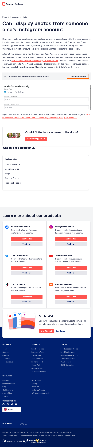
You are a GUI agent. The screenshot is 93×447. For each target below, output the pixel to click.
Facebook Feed (37, 349)
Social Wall (35, 365)
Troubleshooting (13, 183)
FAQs (25, 17)
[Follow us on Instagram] (7, 404)
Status (5, 396)
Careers (5, 355)
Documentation (12, 169)
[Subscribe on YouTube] (15, 404)
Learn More (21, 297)
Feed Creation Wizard (69, 349)
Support (5, 380)
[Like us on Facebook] (3, 404)
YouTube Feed (37, 359)
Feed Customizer (68, 352)
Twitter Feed (36, 355)
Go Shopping (7, 390)
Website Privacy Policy (29, 436)
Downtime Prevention (69, 355)
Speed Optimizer (68, 359)
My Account (37, 380)
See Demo (26, 244)
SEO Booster (66, 362)
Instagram (15, 17)
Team (4, 349)
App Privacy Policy (48, 436)
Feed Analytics (37, 368)
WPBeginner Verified (40, 393)
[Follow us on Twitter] (11, 404)
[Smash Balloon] (13, 4)
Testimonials (7, 362)
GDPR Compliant (67, 365)
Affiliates (6, 359)
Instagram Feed (37, 352)
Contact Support (35, 139)
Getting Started (12, 178)
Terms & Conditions (9, 436)
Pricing (34, 384)
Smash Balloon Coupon (66, 436)
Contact (5, 352)
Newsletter (36, 387)
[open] (89, 4)
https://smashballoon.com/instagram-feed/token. (35, 60)
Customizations (12, 164)
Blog (4, 387)
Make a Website (38, 390)
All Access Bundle (38, 371)
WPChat (23, 424)
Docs (4, 17)
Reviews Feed (37, 362)
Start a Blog (7, 393)
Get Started (21, 239)
